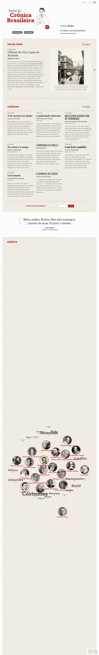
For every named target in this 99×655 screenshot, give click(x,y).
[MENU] (94, 2)
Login (84, 2)
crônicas (17, 32)
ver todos (86, 44)
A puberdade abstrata (48, 115)
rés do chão (15, 44)
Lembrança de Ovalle (47, 145)
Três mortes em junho (19, 115)
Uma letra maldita (75, 147)
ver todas (86, 107)
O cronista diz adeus (47, 173)
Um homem (14, 175)
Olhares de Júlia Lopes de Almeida (23, 53)
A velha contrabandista (72, 30)
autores (28, 32)
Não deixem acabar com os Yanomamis (77, 117)
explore (12, 241)
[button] (94, 70)
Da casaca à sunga (17, 147)
